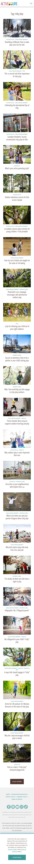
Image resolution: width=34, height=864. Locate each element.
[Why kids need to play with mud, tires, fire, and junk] (17, 533)
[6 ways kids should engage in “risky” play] (17, 657)
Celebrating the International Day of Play (17, 106)
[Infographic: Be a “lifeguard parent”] (17, 596)
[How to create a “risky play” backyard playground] (17, 753)
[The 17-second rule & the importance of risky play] (17, 59)
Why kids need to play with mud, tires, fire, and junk (17, 548)
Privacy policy (10, 796)
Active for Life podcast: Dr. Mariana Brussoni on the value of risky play (17, 705)
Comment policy (22, 796)
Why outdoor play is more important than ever (17, 454)
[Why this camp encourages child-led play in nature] (17, 721)
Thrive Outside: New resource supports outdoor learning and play (17, 422)
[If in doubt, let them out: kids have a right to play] (17, 565)
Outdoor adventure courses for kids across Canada (17, 198)
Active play (10, 39)
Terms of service (17, 799)
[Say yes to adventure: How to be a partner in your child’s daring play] (17, 344)
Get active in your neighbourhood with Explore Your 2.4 (17, 485)
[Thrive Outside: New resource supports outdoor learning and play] (17, 407)
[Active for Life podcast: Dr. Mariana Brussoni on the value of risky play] (17, 690)
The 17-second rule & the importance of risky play (17, 75)
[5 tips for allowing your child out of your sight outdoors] (17, 312)
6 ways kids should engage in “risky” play (17, 674)
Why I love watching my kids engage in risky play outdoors (17, 391)
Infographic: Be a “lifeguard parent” (17, 610)
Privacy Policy (12, 849)
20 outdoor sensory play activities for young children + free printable (17, 230)
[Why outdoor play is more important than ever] (17, 438)
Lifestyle (17, 165)
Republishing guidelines (19, 794)
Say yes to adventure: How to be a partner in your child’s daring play (17, 359)
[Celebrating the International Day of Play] (17, 91)
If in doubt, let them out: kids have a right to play (17, 580)
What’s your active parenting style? (17, 168)
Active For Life (9, 4)
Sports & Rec (24, 289)
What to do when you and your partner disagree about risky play (17, 517)
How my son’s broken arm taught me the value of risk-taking (17, 262)
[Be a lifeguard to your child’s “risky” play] (17, 625)
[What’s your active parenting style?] (17, 154)
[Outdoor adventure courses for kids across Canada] (17, 183)
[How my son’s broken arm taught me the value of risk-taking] (17, 246)
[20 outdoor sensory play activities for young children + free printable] (17, 215)
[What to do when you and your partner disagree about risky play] (17, 501)
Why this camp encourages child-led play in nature (17, 737)
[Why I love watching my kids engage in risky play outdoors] (17, 375)
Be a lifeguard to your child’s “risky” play (17, 640)
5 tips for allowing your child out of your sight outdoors (17, 327)
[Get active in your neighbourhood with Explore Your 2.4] (17, 470)
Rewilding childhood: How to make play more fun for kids (17, 43)
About (8, 794)
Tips (23, 71)
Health (24, 418)
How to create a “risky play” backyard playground (17, 768)
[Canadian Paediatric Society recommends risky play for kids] (17, 123)
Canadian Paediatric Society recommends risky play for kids (17, 138)
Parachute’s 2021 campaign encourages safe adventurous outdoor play (17, 294)
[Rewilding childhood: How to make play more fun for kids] (17, 28)
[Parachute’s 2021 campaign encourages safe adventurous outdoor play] (17, 278)
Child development (21, 39)
